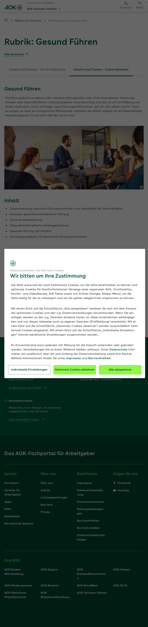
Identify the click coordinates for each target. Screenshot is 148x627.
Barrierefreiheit (99, 358)
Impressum (73, 358)
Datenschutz (118, 349)
